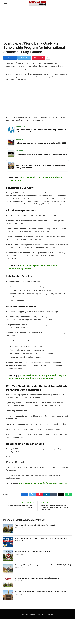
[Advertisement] (37, 23)
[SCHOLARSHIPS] (37, 3)
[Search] (70, 3)
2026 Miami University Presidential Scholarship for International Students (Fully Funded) (54, 507)
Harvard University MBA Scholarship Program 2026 (32, 551)
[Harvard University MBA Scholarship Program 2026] (8, 555)
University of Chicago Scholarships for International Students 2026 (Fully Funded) (43, 565)
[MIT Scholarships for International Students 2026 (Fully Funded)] (8, 582)
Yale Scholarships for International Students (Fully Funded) (35, 525)
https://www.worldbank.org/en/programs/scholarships (43, 483)
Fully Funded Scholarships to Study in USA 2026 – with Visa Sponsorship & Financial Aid (41, 539)
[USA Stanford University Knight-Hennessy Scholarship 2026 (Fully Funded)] (8, 595)
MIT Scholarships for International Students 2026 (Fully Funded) (37, 578)
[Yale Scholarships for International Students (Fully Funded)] (8, 529)
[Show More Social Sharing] (48, 58)
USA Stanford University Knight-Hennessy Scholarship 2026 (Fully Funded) (40, 591)
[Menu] (5, 3)
